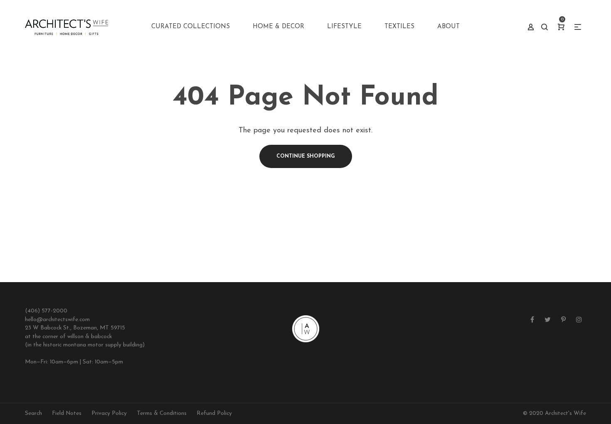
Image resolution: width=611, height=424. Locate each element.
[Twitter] (547, 320)
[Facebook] (532, 320)
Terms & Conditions (162, 413)
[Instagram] (579, 320)
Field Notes (66, 413)
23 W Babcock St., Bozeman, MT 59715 (75, 328)
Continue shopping (305, 156)
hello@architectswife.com (57, 319)
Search (33, 413)
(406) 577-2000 (46, 311)
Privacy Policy (109, 413)
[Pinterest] (563, 320)
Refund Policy (214, 413)
